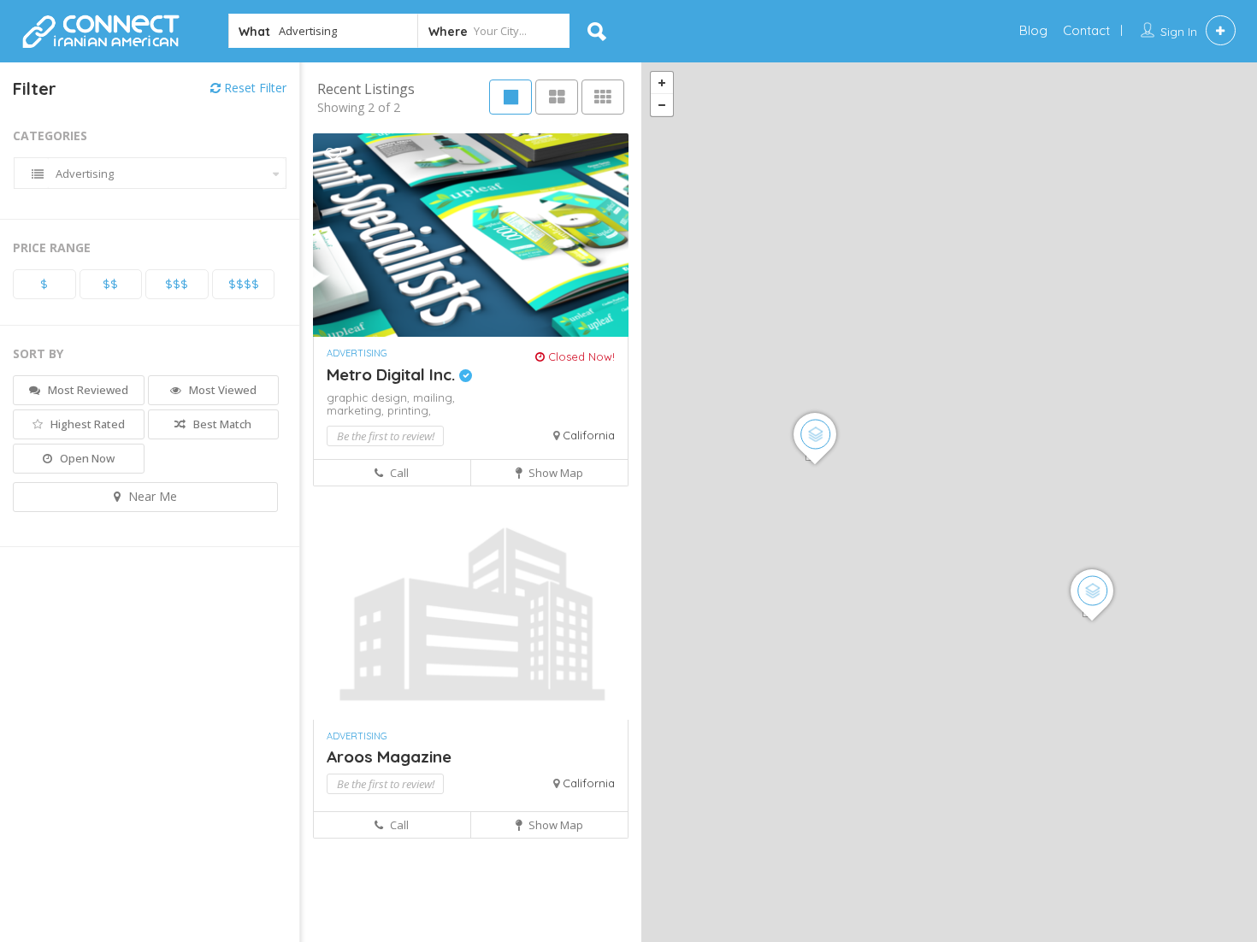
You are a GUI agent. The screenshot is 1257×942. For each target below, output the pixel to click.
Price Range (52, 247)
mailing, (434, 397)
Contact (1086, 30)
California (589, 435)
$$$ (176, 284)
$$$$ (243, 284)
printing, (409, 410)
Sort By (38, 353)
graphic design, (370, 397)
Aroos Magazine (389, 756)
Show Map (554, 472)
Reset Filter (253, 87)
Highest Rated (86, 424)
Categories (50, 135)
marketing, (357, 410)
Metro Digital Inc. (393, 374)
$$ (110, 284)
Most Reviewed (86, 389)
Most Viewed (221, 389)
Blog (1033, 30)
